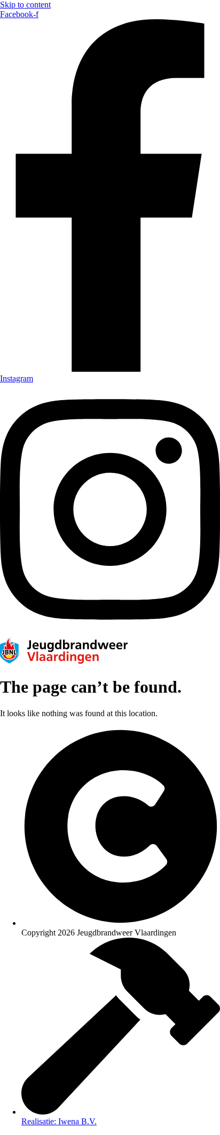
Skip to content (25, 4)
